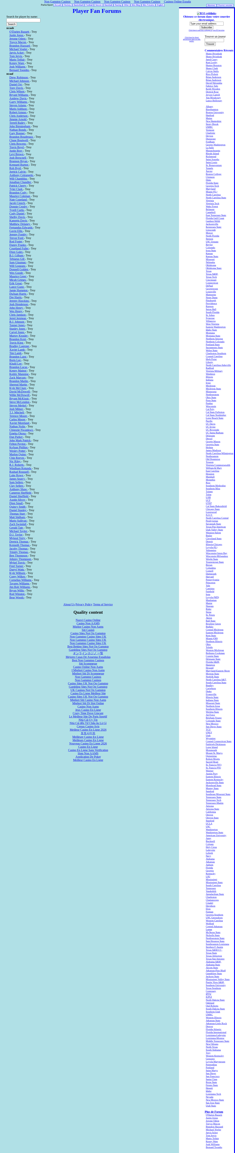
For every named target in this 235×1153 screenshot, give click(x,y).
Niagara (210, 606)
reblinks (211, 13)
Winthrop (210, 374)
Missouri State (213, 703)
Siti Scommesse (88, 663)
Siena (208, 612)
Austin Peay (212, 773)
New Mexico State (215, 1099)
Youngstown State (215, 562)
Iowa (208, 382)
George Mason (213, 441)
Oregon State (212, 817)
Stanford (210, 820)
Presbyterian (212, 520)
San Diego (211, 1073)
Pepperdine (211, 1064)
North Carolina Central (217, 518)
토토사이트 (88, 733)
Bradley (210, 685)
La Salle (210, 147)
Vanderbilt (211, 891)
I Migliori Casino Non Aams (88, 670)
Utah (208, 735)
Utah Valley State (214, 529)
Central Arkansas (214, 926)
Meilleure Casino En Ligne (88, 736)
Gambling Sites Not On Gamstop (88, 649)
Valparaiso (211, 550)
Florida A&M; (213, 662)
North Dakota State (215, 1000)
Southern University (216, 985)
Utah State (211, 1105)
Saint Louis (211, 162)
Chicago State (213, 509)
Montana (210, 332)
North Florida (212, 235)
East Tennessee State (216, 215)
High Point (211, 359)
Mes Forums (148, 5)
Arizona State (212, 808)
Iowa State (211, 250)
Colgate (210, 844)
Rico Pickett (212, 74)
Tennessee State (213, 797)
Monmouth (211, 750)
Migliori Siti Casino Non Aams (88, 699)
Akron (209, 617)
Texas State (211, 952)
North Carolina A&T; (216, 679)
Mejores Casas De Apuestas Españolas (88, 657)
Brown (209, 565)
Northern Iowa (213, 706)
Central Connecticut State (219, 741)
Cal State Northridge (216, 415)
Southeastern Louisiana (217, 944)
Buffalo (209, 626)
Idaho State (211, 329)
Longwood (211, 512)
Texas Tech (211, 277)
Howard (210, 667)
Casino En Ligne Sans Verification (88, 750)
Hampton (210, 664)
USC (208, 826)
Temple (209, 168)
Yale (208, 585)
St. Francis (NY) (213, 764)
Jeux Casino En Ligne (88, 709)
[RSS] (201, 13)
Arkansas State (213, 1020)
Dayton (209, 135)
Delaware (210, 435)
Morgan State (212, 673)
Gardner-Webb (213, 221)
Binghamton (212, 109)
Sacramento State (214, 347)
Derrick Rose (212, 91)
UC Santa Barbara (214, 432)
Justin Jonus (212, 1117)
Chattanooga (212, 900)
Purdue (209, 403)
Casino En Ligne (88, 746)
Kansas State (212, 256)
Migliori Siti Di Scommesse (88, 673)
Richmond (211, 156)
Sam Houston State (215, 941)
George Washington (215, 144)
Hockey (67, 5)
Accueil (58, 5)
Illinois (209, 376)
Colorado (210, 247)
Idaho (209, 1091)
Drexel (209, 438)
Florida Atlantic (213, 1029)
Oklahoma (211, 265)
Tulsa (208, 494)
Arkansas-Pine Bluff (216, 970)
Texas (209, 271)
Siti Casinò (88, 630)
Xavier (209, 171)
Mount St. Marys (214, 753)
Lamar (209, 929)
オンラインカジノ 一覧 (88, 653)
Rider (208, 609)
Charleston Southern (216, 353)
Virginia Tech (212, 203)
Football (89, 5)
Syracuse (210, 318)
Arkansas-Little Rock (216, 1023)
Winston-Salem (213, 532)
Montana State (213, 335)
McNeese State (213, 932)
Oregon (209, 814)
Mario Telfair (212, 1138)
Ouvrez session (225, 5)
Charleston (211, 897)
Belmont (210, 209)
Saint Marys (212, 1070)
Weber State (212, 350)
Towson (210, 462)
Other (126, 5)
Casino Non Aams (88, 706)
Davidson (210, 905)
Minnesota (211, 391)
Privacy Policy (83, 604)
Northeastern (212, 456)
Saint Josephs (212, 159)
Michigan (211, 385)
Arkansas (210, 861)
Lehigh (209, 853)
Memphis (210, 479)
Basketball (78, 5)
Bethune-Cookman (215, 653)
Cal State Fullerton (215, 412)
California (211, 811)
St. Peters (210, 615)
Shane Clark (212, 68)
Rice (208, 482)
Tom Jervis (211, 1135)
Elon (208, 908)
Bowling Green (213, 623)
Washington (212, 829)
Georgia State (212, 444)
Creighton (211, 688)
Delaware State (213, 659)
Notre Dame (212, 297)
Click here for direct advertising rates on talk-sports (192, 39)
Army (208, 838)
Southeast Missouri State (218, 794)
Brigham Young (214, 717)
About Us (69, 604)
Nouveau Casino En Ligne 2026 (88, 743)
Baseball (108, 5)
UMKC (209, 1014)
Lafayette (210, 850)
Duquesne (211, 138)
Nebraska (210, 262)
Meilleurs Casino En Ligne (88, 740)
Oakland (210, 1002)
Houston (210, 473)
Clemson (210, 177)
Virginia (210, 200)
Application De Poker (88, 756)
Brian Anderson (213, 77)
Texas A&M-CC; (214, 950)
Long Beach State (214, 418)
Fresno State (212, 1085)
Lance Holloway (214, 100)
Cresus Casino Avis (88, 726)
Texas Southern (213, 988)
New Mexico (212, 723)
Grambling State (214, 973)
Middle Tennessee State (217, 1041)
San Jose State (213, 1102)
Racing (118, 5)
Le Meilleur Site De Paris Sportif (88, 716)
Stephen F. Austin (214, 947)
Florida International (216, 1032)
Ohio (208, 644)
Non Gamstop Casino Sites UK (88, 636)
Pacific (209, 421)
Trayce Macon (213, 1123)
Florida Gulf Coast (215, 218)
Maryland (211, 188)
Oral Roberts (212, 1005)
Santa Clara (211, 1079)
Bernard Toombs (214, 1147)
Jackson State (212, 976)
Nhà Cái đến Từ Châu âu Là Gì (88, 723)
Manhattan (211, 600)
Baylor (209, 244)
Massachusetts (213, 150)
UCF (208, 500)
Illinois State (212, 697)
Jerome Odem (212, 1120)
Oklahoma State (214, 268)
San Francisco (213, 1076)
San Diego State (214, 726)
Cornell (209, 570)
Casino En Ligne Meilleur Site (88, 693)
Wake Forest (212, 206)
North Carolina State (216, 197)
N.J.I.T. (209, 515)
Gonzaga (210, 1058)
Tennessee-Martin (214, 803)
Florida (209, 867)
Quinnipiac (211, 756)
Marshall (210, 476)
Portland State (213, 344)
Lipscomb (211, 230)
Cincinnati (211, 279)
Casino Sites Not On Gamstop (88, 633)
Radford (210, 368)
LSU (208, 876)
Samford (210, 791)
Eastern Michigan (214, 632)
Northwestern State (215, 938)
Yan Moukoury (213, 97)
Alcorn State (212, 967)
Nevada (209, 1097)
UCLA (209, 823)
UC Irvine (211, 426)
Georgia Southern (214, 914)
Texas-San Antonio (215, 958)
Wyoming (211, 738)
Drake (209, 691)
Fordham (210, 141)
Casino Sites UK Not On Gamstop (88, 683)
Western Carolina (214, 920)
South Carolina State (216, 682)
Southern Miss (213, 488)
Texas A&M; (212, 274)
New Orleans (212, 1044)
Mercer (209, 232)
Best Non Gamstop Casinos (88, 660)
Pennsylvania (212, 579)
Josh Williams (213, 1144)
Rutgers (210, 306)
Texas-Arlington (214, 955)
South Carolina (213, 885)
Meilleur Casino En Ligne (88, 760)
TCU (208, 729)
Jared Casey (212, 59)
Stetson (209, 238)
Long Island (212, 747)
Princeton (210, 582)
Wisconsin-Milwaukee (217, 556)
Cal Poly (210, 409)
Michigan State (213, 388)
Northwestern (212, 394)
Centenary (211, 991)
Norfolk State (212, 676)
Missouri (210, 259)
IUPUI (209, 997)
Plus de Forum (214, 1111)
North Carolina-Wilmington (219, 453)
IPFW (208, 994)
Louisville (211, 291)
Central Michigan (214, 629)
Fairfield (210, 591)
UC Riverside (212, 429)
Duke (208, 180)
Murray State (212, 788)
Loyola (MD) (212, 597)
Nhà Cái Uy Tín (88, 719)
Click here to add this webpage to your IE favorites (207, 30)
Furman (209, 911)
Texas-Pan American (216, 526)
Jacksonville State (215, 782)
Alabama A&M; (213, 961)
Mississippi (211, 879)
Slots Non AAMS (88, 753)
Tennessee (211, 888)
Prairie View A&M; (215, 982)
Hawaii (209, 1088)
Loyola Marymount (215, 1061)
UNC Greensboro (214, 917)
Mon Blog (136, 5)
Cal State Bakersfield (216, 506)
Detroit (209, 541)
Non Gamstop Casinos (88, 676)
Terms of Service (103, 604)
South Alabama (213, 1049)
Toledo (209, 647)
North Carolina (213, 194)
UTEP (209, 503)
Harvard (210, 576)
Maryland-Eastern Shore (218, 670)
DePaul (209, 285)
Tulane (209, 491)
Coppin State (212, 656)
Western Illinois (213, 1017)
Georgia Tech (212, 185)
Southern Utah (213, 1011)
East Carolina (212, 471)
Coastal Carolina (214, 356)
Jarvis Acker (212, 1132)
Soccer (98, 5)
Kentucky (211, 873)
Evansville (211, 694)
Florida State (212, 182)
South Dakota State (215, 1008)
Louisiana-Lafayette (216, 1035)
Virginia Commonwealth (218, 465)
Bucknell (210, 841)
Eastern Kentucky (214, 779)
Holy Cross (211, 847)
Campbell (211, 212)
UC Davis (210, 423)
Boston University (215, 112)
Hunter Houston (214, 65)
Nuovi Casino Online (88, 620)
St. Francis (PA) (213, 767)
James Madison (213, 450)
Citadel (209, 903)
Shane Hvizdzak (214, 53)
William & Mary (214, 468)
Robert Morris (213, 759)
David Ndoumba (214, 83)
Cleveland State (214, 538)
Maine (209, 118)
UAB (208, 497)
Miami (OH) (212, 638)
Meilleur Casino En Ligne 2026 (88, 729)
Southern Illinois (214, 709)
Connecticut (212, 282)
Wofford (210, 923)
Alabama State (213, 964)
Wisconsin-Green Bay (216, 553)
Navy (208, 856)
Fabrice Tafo (212, 85)
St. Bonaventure (214, 165)
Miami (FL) (211, 191)
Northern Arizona (214, 338)
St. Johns (210, 315)
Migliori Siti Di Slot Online (88, 703)
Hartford (210, 115)
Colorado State (213, 720)
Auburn (209, 864)
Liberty (209, 362)
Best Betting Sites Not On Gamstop (88, 646)
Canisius (210, 588)
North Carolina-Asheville (218, 365)
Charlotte (210, 133)
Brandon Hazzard (214, 1126)
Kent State (211, 635)
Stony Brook (212, 124)
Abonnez (211, 5)
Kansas (209, 253)
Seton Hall (211, 309)
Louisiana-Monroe (215, 1038)
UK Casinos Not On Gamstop (88, 690)
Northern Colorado (215, 341)
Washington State (214, 832)
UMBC (209, 127)
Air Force (210, 714)
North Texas (212, 1047)
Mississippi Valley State (218, 979)
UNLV (209, 732)
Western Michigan (215, 650)
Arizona (210, 806)
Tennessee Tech (213, 800)
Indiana (209, 379)
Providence (211, 303)
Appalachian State (215, 894)
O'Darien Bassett (214, 1115)
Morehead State (213, 785)
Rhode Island (212, 153)
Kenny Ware (212, 1141)
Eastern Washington (216, 326)
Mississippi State (214, 882)
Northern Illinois (214, 641)
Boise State (211, 1082)
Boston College (213, 174)
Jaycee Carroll (213, 94)
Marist (209, 603)
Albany (209, 106)
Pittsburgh (211, 300)
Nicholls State (213, 935)
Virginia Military (214, 371)
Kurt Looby (211, 62)
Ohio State (211, 397)
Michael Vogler (213, 1129)
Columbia (211, 567)
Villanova (211, 321)
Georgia (210, 870)
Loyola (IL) (211, 547)
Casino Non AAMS (88, 623)
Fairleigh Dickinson (216, 744)
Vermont (210, 130)
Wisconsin (211, 406)
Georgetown (212, 288)
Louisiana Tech (213, 1094)
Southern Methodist (216, 485)
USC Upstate (212, 241)
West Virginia (212, 324)
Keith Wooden (213, 88)
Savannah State (213, 523)
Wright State (212, 559)
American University (216, 835)
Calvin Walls (212, 71)
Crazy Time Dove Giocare (88, 713)
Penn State (211, 400)
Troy (208, 1052)
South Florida (212, 312)
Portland (210, 1067)
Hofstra (209, 447)
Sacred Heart (212, 761)
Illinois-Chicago (214, 544)
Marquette (211, 294)
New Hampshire (213, 121)
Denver (209, 1026)
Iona (208, 594)
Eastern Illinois (213, 776)
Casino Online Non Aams (88, 666)
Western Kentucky (215, 1055)
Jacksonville (212, 224)
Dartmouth (211, 573)
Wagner (209, 770)
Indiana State (212, 700)
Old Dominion (213, 459)
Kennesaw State (213, 227)
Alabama (210, 858)
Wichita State (212, 711)
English (160, 5)
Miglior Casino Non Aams (88, 626)
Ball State (211, 620)
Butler (209, 535)
